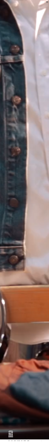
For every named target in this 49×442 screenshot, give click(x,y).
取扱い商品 (18, 440)
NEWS (12, 440)
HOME (9, 440)
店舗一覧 (15, 440)
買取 (21, 440)
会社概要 (28, 440)
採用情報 (25, 440)
